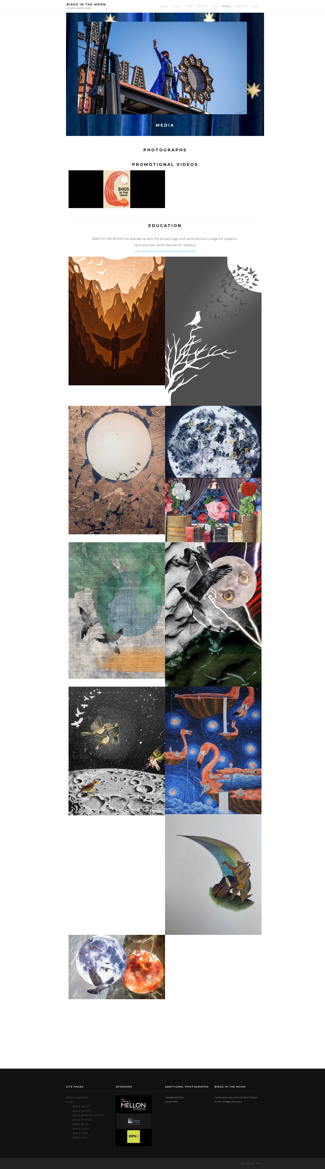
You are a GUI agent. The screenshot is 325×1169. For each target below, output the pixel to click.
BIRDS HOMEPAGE (77, 1097)
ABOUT (164, 6)
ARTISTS (202, 6)
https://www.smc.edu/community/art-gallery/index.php (165, 251)
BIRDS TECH (80, 1137)
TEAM (189, 6)
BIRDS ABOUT (81, 1106)
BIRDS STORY (81, 1128)
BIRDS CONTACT (83, 1119)
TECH (214, 6)
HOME (255, 6)
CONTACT (241, 6)
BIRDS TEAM (80, 1133)
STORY (177, 6)
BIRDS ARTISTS (82, 1111)
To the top (248, 1163)
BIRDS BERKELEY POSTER (88, 1115)
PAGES (70, 1102)
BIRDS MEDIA (81, 1124)
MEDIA (226, 6)
